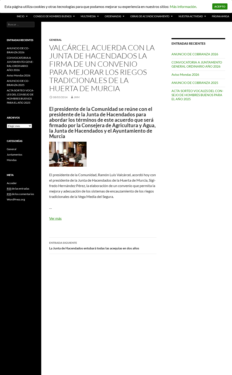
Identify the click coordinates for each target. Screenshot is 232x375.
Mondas (12, 160)
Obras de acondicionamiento (149, 16)
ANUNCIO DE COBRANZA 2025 (195, 83)
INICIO (20, 16)
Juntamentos (14, 154)
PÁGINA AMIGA (220, 16)
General (55, 39)
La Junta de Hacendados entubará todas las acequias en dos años (94, 245)
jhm (77, 97)
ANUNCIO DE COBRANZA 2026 (195, 54)
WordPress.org (16, 199)
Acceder (12, 183)
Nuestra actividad (191, 16)
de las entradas (18, 188)
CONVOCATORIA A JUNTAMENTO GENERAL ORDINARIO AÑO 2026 (197, 64)
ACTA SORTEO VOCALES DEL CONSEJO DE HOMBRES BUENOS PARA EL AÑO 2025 (197, 95)
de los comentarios (20, 194)
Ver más (55, 218)
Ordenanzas (113, 16)
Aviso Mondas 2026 (185, 74)
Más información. (183, 6)
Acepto (219, 6)
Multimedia (88, 16)
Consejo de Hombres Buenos (53, 16)
